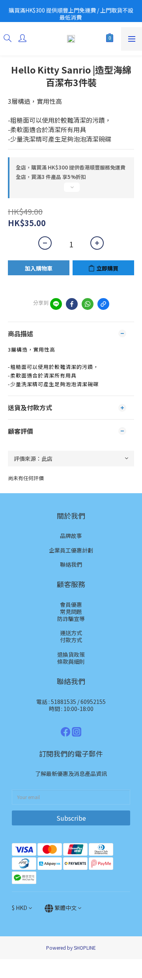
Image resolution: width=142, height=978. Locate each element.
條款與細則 (71, 661)
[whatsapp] (87, 304)
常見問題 (71, 611)
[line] (56, 304)
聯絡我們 (71, 564)
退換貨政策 (71, 654)
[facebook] (72, 304)
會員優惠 (71, 604)
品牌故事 (71, 536)
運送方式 (71, 633)
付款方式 (71, 640)
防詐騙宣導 (71, 619)
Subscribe (71, 818)
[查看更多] (71, 190)
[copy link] (103, 304)
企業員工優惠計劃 (71, 550)
